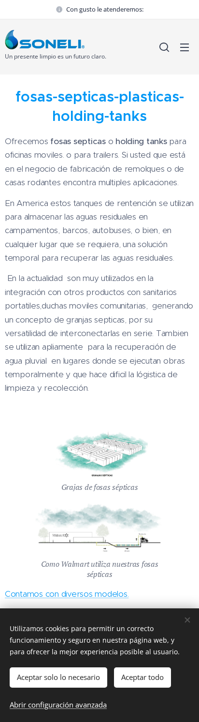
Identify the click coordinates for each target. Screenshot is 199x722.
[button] (164, 47)
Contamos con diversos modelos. (66, 594)
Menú (184, 47)
